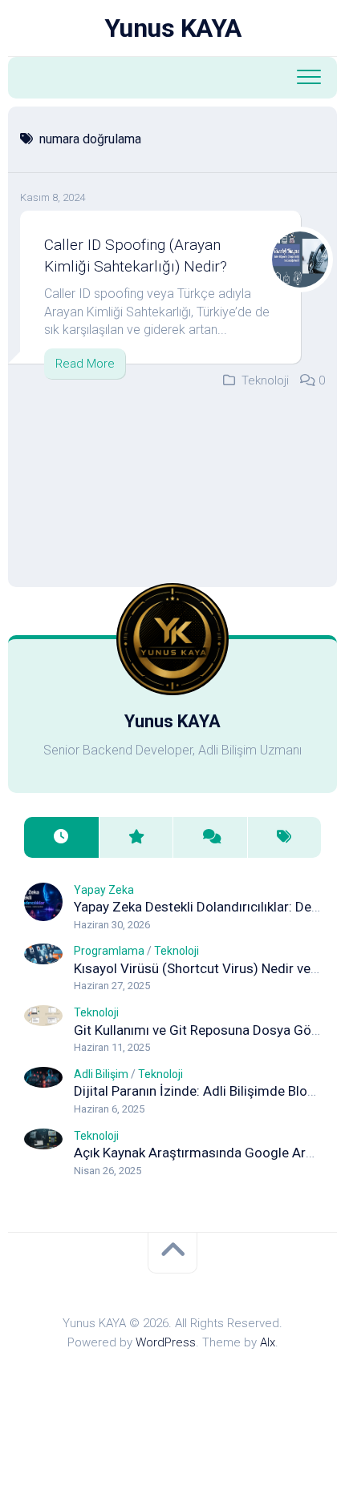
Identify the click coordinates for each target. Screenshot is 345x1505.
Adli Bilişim (101, 1074)
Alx (267, 1342)
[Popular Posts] (136, 837)
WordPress (166, 1342)
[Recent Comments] (209, 837)
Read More (85, 363)
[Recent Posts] (61, 837)
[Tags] (284, 837)
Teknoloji (265, 380)
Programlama (109, 950)
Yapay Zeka (104, 889)
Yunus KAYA (173, 28)
